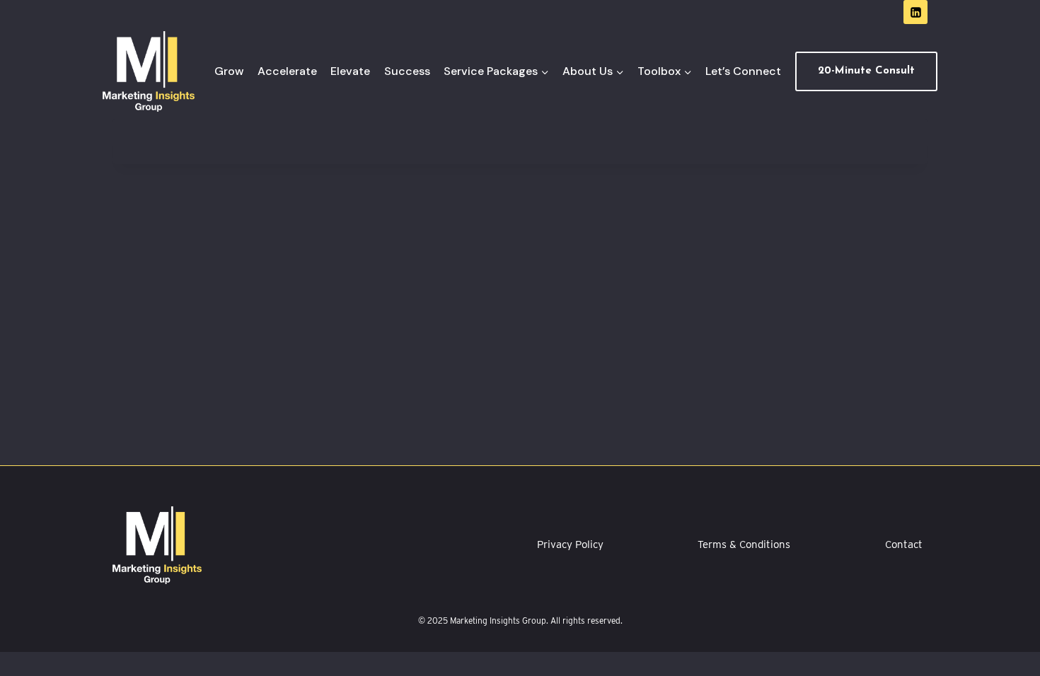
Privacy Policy (570, 544)
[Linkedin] (915, 12)
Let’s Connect (743, 71)
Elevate (350, 71)
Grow (229, 71)
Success (407, 71)
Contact (904, 544)
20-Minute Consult (866, 71)
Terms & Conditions (744, 544)
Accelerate (287, 71)
